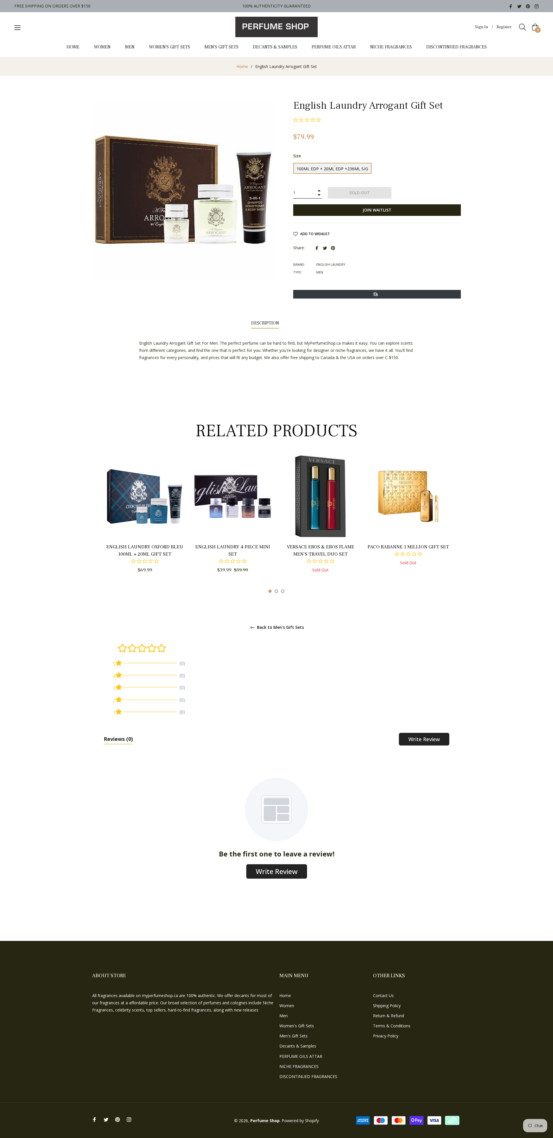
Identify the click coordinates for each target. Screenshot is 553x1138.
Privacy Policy (385, 1036)
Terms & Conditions (391, 1025)
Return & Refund (388, 1015)
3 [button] (282, 591)
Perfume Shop (265, 1120)
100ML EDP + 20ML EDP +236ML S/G (332, 168)
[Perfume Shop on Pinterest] (528, 6)
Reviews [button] (118, 738)
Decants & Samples (297, 1046)
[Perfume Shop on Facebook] (511, 6)
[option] (145, 524)
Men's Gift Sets (293, 1036)
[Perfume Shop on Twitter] (519, 6)
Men (283, 1015)
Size (297, 155)
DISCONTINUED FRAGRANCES (308, 1076)
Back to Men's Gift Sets (280, 627)
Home (242, 66)
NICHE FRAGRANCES (299, 1066)
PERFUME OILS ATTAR (300, 1056)
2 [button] (276, 591)
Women (286, 1005)
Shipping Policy (387, 1005)
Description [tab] (265, 323)
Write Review (424, 739)
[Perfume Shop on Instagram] (537, 6)
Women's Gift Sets (296, 1025)
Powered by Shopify (300, 1120)
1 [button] (270, 591)
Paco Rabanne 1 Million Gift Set (408, 547)
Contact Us (383, 995)
